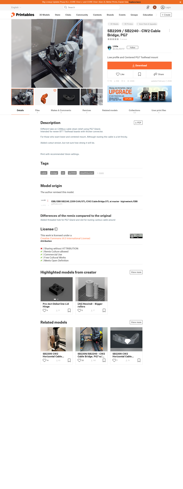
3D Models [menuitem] (44, 14)
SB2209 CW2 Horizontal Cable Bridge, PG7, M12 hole (125, 355)
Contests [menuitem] (97, 14)
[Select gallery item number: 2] (57, 299)
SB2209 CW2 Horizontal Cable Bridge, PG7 (52, 355)
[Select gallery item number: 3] (58, 349)
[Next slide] (100, 97)
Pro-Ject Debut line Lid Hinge (56, 305)
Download (141, 65)
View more (136, 272)
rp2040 (72, 173)
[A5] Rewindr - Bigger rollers (90, 305)
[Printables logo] (22, 14)
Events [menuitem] (122, 14)
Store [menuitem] (57, 14)
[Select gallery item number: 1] (55, 299)
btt (63, 173)
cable (43, 173)
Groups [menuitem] (134, 14)
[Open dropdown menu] (169, 30)
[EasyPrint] (148, 7)
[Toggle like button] (44, 310)
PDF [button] (139, 122)
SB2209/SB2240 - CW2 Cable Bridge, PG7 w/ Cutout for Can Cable (91, 355)
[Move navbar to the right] (156, 14)
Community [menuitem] (82, 14)
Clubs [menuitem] (68, 14)
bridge (54, 173)
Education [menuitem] (148, 14)
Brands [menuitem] (110, 14)
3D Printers (128, 24)
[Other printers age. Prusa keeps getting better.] (139, 94)
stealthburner (86, 173)
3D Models (114, 24)
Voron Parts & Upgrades (148, 24)
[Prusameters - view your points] (155, 7)
